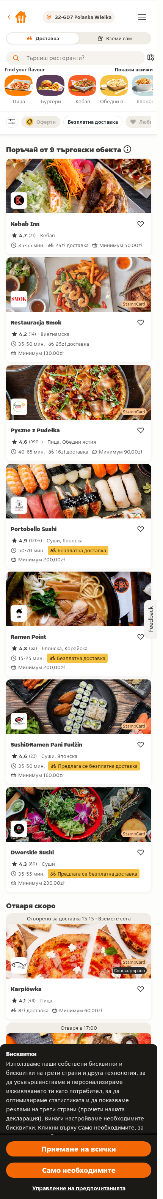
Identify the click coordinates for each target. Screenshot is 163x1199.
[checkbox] (19, 90)
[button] (16, 17)
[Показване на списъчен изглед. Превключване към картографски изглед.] (150, 58)
